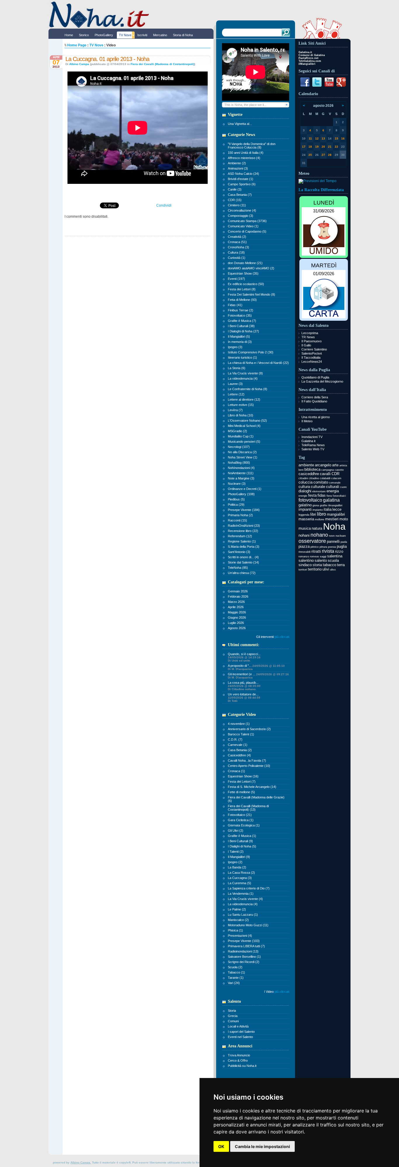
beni (301, 469)
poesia (332, 546)
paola (344, 541)
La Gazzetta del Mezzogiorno (322, 381)
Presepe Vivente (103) (244, 941)
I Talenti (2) (236, 851)
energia (333, 491)
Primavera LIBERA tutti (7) (246, 946)
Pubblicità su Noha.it (242, 1065)
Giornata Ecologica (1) (244, 825)
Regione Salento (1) (242, 541)
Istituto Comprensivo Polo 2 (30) (250, 352)
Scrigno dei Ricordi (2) (243, 962)
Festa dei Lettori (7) (242, 781)
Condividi (163, 205)
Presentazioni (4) (240, 935)
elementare (319, 491)
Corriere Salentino (314, 349)
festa (312, 495)
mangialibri (336, 514)
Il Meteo (307, 421)
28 (330, 154)
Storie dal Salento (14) (243, 562)
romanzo (304, 556)
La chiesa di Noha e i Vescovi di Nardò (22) (258, 362)
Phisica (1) (235, 930)
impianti (305, 509)
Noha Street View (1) (242, 457)
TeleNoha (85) (238, 567)
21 (330, 146)
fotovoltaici (339, 495)
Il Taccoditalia (310, 357)
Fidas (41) (235, 305)
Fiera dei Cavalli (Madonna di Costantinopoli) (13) (248, 807)
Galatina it (308, 441)
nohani (304, 535)
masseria (306, 519)
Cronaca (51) (237, 242)
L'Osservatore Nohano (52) (247, 420)
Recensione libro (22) (243, 531)
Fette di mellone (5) (241, 792)
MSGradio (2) (237, 431)
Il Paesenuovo (311, 341)
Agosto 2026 (237, 628)
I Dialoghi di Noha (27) (243, 331)
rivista (328, 551)
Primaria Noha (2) (240, 515)
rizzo (339, 551)
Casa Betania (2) (240, 750)
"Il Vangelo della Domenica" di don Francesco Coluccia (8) (251, 145)
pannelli (333, 541)
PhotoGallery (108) (241, 494)
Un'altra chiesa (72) (242, 573)
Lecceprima (309, 333)
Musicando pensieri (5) (244, 441)
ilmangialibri (335, 505)
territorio (315, 569)
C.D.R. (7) (235, 739)
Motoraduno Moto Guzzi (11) (248, 925)
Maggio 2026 (237, 612)
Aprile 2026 (236, 607)
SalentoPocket (311, 353)
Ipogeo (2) (235, 862)
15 (336, 138)
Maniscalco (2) (238, 920)
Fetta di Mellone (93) (242, 299)
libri (313, 514)
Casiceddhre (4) (239, 755)
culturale (318, 486)
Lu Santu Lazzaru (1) (243, 914)
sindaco (305, 565)
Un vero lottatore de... (244, 697)
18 (310, 146)
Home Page (76, 45)
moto (343, 519)
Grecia (232, 1016)
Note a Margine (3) (241, 478)
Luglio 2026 (236, 623)
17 (304, 146)
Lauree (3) (235, 383)
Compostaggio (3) (240, 215)
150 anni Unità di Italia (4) (245, 152)
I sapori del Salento (241, 1031)
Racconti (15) (237, 520)
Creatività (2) (237, 236)
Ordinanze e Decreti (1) (244, 489)
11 (310, 138)
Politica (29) (236, 504)
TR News (308, 337)
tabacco (329, 565)
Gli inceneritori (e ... (258, 675)
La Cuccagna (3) (240, 878)
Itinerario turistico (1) (242, 357)
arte (335, 465)
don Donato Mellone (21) (245, 263)
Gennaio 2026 (238, 591)
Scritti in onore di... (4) (243, 557)
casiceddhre (309, 474)
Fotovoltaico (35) (240, 315)
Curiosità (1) (236, 257)
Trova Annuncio (239, 1055)
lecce (336, 509)
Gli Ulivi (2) (235, 830)
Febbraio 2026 (238, 596)
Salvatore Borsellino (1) (244, 956)
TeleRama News (313, 445)
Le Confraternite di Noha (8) (247, 389)
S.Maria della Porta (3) (243, 546)
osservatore (312, 541)
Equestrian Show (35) (243, 273)
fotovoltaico (310, 500)
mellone (319, 519)
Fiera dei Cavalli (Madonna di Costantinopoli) (162, 64)
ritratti (316, 551)
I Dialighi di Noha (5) (242, 846)
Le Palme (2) (237, 909)
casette (339, 469)
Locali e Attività (238, 1026)
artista (343, 465)
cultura (304, 486)
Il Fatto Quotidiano (314, 401)
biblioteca (312, 469)
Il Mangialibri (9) (239, 857)
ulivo (333, 569)
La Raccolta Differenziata (321, 190)
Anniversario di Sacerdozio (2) (249, 729)
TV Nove (96, 45)
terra (341, 565)
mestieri (332, 519)
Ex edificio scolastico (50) (246, 284)
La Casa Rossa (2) (241, 872)
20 (323, 146)
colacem (336, 478)
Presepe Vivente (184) (244, 510)
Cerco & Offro (238, 1060)
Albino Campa (79, 64)
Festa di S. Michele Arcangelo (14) (252, 787)
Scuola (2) (235, 967)
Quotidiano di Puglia (315, 377)
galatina (331, 500)
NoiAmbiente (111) (241, 473)
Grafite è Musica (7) (242, 320)
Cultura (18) (236, 252)
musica (305, 528)
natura (317, 528)
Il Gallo (306, 345)
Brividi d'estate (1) (240, 179)
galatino (305, 505)
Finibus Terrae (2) (240, 310)
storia (317, 565)
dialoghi (305, 491)
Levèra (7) (235, 410)
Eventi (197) (236, 278)
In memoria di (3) (240, 341)
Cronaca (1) (236, 771)
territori (303, 569)
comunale (335, 482)
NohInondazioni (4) (241, 468)
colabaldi (325, 478)
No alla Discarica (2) (242, 452)
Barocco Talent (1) (241, 734)
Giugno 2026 (237, 617)
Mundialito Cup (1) (241, 436)
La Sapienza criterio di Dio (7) (249, 888)
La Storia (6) (236, 368)
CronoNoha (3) (238, 247)
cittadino (314, 478)
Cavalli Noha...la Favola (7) (247, 760)
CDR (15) (235, 200)
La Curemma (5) (239, 883)
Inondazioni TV (311, 437)
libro (321, 514)
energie (303, 495)
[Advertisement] (323, 663)
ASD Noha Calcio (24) (243, 173)
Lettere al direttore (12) (244, 399)
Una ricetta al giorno (315, 417)
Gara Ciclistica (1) (241, 820)
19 (317, 146)
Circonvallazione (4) (242, 210)
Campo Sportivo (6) (242, 184)
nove (332, 535)
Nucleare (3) (237, 483)
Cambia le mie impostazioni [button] (262, 1146)
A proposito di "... (256, 667)
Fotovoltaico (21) (240, 815)
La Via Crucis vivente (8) (245, 373)
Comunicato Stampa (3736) (247, 221)
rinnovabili (304, 551)
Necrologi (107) (239, 447)
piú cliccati (282, 991)
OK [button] (221, 1146)
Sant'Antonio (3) (239, 552)
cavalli (325, 474)
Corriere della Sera (314, 397)
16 (343, 138)
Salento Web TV (312, 449)
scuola (333, 560)
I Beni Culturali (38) (241, 326)
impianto (318, 509)
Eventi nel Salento (240, 1037)
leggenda (304, 514)
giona (316, 505)
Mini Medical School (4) (244, 426)
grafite (323, 505)
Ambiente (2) (237, 163)
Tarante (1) (236, 977)
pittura (323, 546)
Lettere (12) (236, 394)
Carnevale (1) (237, 744)
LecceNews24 (311, 361)
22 (336, 146)
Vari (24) (234, 983)
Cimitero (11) (237, 205)
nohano (319, 535)
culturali (332, 486)
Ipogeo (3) (235, 347)
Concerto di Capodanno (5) (247, 231)
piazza (304, 546)
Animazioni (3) (238, 168)
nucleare (341, 535)
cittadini (303, 478)
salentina (334, 556)
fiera (329, 495)
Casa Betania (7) (240, 194)
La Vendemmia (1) (241, 893)
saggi (323, 556)
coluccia (306, 482)
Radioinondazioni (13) (243, 951)
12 (317, 138)
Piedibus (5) (236, 499)
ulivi (325, 569)
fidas (322, 495)
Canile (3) (235, 189)
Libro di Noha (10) (240, 415)
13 (323, 138)
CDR (335, 474)
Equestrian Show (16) (243, 776)
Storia (232, 1010)
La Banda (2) (237, 867)
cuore (343, 487)
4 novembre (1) (239, 723)
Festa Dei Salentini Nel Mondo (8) (251, 294)
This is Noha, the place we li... (245, 105)
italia (328, 509)
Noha (334, 526)
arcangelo (323, 465)
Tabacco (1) (236, 972)
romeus (314, 556)
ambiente (306, 465)
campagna (327, 469)
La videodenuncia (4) (243, 378)
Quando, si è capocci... (244, 657)
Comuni (233, 1021)
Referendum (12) (240, 536)
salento (321, 560)
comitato (320, 482)
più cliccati (282, 637)
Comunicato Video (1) (243, 226)
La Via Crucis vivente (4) (245, 899)
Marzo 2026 (236, 601)
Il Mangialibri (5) (239, 336)
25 (310, 154)
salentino (306, 560)
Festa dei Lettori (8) (242, 289)
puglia (342, 546)
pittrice (314, 546)
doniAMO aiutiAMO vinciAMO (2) (251, 268)
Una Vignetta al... (240, 123)
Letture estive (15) (241, 405)
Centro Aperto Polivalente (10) (249, 765)
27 (323, 154)
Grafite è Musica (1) (242, 836)
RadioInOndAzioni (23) (244, 525)
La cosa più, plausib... (244, 686)
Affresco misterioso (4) (244, 158)
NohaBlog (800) (239, 462)
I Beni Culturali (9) (240, 841)
